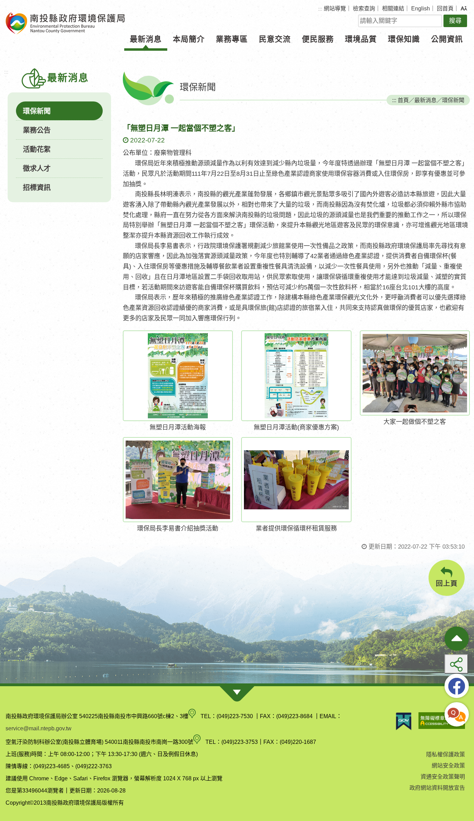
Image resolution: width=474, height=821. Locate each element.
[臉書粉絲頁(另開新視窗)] (457, 686)
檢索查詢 (364, 8)
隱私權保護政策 (445, 754)
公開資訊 (447, 39)
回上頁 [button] (447, 583)
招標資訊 (37, 187)
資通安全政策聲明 (443, 777)
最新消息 (146, 39)
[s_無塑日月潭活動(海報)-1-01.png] (178, 375)
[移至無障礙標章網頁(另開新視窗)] (441, 721)
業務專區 (232, 39)
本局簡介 (189, 39)
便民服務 (318, 39)
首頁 (403, 100)
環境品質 (361, 39)
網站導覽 (335, 8)
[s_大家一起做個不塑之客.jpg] (415, 373)
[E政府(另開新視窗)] (403, 721)
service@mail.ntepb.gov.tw (38, 728)
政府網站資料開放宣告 (437, 788)
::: (320, 8)
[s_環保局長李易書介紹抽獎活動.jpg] (178, 479)
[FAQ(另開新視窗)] (457, 714)
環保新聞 (37, 111)
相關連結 (393, 8)
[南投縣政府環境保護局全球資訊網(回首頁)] (65, 23)
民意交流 (275, 39)
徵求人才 (37, 168)
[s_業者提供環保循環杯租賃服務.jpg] (296, 479)
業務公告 (37, 130)
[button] (463, 9)
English (420, 8)
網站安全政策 (448, 766)
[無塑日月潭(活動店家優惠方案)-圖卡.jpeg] (296, 375)
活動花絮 (37, 149)
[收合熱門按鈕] (457, 638)
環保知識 (404, 39)
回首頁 (445, 8)
